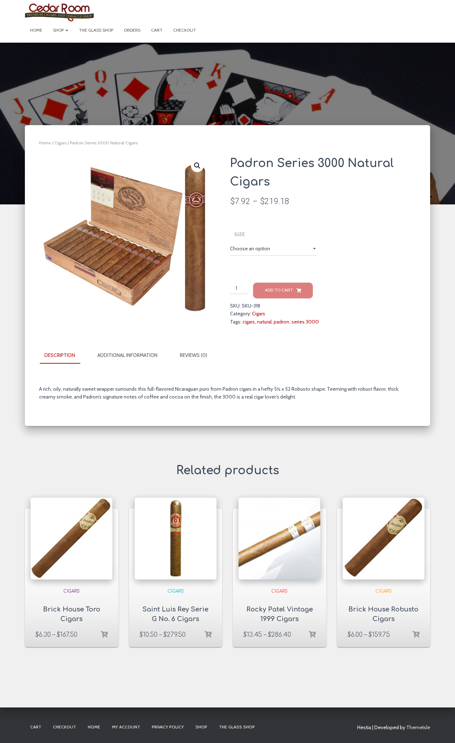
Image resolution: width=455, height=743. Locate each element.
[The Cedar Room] (59, 12)
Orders (132, 30)
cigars (248, 322)
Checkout (184, 30)
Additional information (127, 355)
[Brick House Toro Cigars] (71, 538)
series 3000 (305, 322)
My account (126, 726)
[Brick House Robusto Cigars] (383, 538)
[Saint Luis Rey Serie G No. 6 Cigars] (175, 538)
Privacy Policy (168, 726)
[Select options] (104, 634)
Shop (59, 30)
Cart (156, 30)
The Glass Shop (96, 30)
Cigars (60, 142)
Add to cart (279, 290)
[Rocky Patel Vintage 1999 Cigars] (279, 538)
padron (281, 322)
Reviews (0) (193, 355)
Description (59, 355)
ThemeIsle (418, 727)
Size (239, 234)
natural (264, 322)
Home (36, 30)
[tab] (65, 355)
